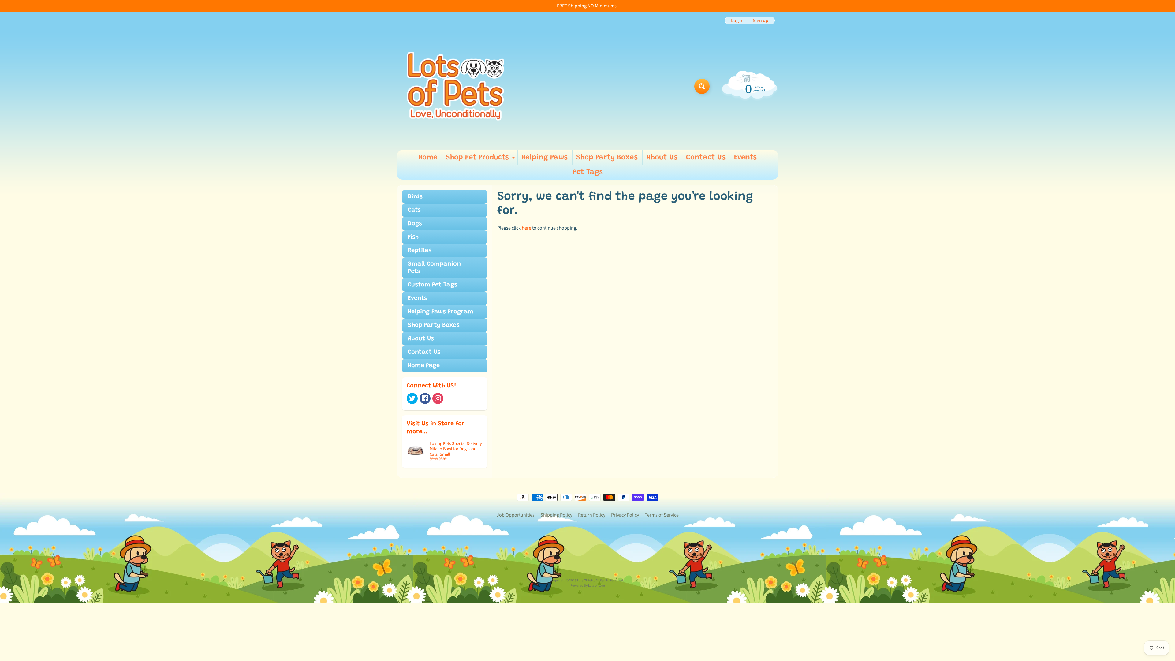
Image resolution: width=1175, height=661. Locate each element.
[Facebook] (425, 398)
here (526, 228)
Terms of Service (662, 515)
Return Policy (591, 515)
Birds (415, 197)
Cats (414, 210)
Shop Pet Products (481, 159)
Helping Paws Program (440, 312)
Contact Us (706, 157)
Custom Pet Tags (432, 285)
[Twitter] (412, 398)
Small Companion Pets (434, 267)
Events (745, 157)
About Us (661, 157)
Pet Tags (588, 172)
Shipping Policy (556, 515)
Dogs (415, 224)
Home (427, 157)
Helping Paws (544, 157)
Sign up (760, 20)
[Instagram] (437, 398)
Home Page (424, 366)
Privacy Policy (625, 515)
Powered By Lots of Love (587, 585)
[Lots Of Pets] (455, 86)
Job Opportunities (516, 515)
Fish (413, 237)
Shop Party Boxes (607, 157)
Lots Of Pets (585, 580)
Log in (737, 20)
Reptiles (419, 251)
